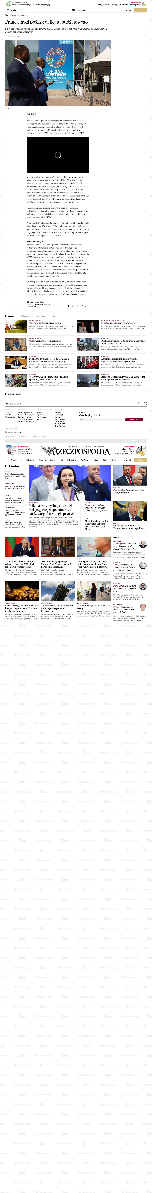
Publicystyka (71, 460)
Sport (114, 460)
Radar (105, 460)
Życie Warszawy (60, 426)
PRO (61, 460)
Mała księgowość (61, 419)
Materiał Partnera (34, 320)
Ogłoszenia (41, 415)
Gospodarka (21, 15)
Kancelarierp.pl (60, 421)
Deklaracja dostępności (26, 421)
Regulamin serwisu (24, 417)
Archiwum (40, 419)
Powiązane (9, 316)
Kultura (95, 460)
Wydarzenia (30, 460)
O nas (7, 413)
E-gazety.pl (59, 415)
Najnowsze (40, 316)
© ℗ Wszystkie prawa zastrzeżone (39, 304)
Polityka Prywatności (25, 413)
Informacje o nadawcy (25, 419)
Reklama (40, 413)
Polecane (25, 316)
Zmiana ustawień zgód (26, 415)
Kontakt (8, 415)
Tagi (53, 316)
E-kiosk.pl (58, 413)
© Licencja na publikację (35, 302)
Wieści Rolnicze (60, 424)
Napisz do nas (10, 417)
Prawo (52, 460)
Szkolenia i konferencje (13, 432)
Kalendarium (23, 436)
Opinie (116, 537)
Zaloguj (140, 10)
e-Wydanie (128, 10)
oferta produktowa (39, 436)
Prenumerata (41, 417)
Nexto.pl (58, 417)
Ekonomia (82, 10)
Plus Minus (84, 460)
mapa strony (9, 436)
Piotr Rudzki (31, 114)
